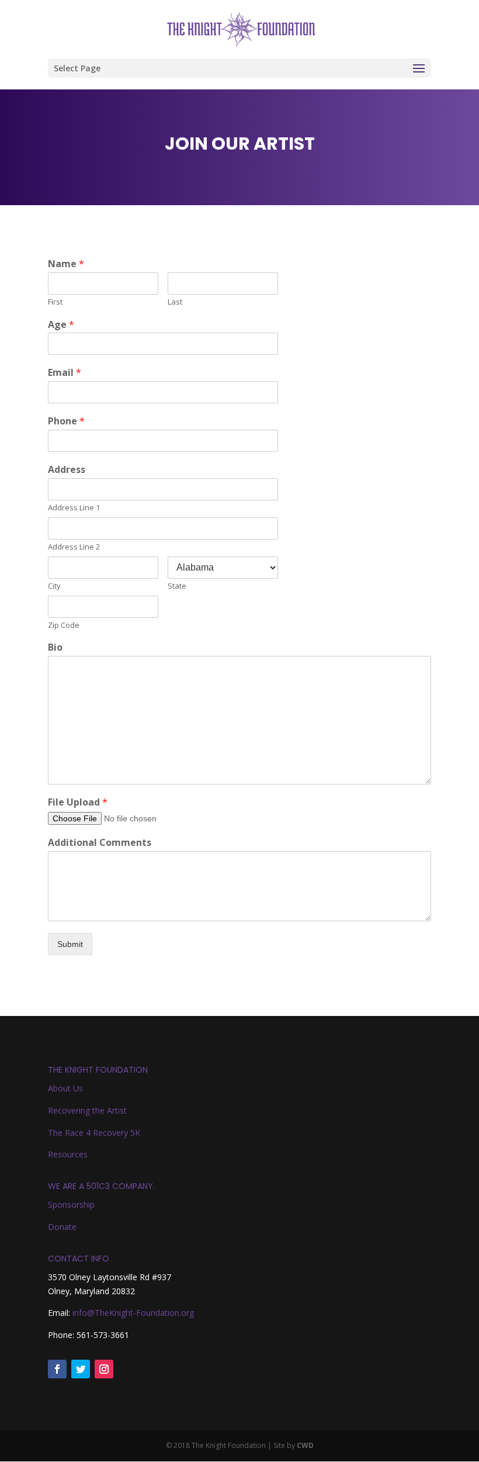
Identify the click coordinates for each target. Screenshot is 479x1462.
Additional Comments (99, 843)
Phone (66, 421)
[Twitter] (80, 1369)
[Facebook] (57, 1369)
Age (61, 325)
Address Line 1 (74, 508)
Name (66, 264)
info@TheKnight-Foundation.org (133, 1312)
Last (175, 302)
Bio (55, 647)
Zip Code (63, 625)
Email (64, 373)
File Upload (77, 802)
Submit (70, 944)
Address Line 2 (74, 547)
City (54, 586)
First (55, 302)
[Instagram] (104, 1369)
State (177, 586)
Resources (68, 1154)
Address (66, 470)
